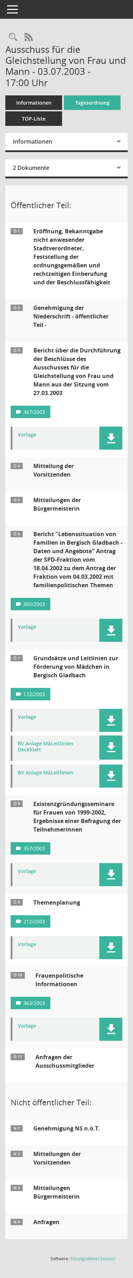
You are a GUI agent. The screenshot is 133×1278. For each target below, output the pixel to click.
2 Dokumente (31, 168)
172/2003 (34, 694)
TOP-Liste (33, 118)
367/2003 (34, 412)
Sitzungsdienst (92, 1259)
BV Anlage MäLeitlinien (45, 773)
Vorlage (27, 435)
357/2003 (34, 848)
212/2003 (34, 921)
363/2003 (34, 1003)
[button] (110, 438)
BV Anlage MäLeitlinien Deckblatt (45, 747)
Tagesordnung (92, 102)
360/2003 (34, 604)
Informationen (33, 102)
